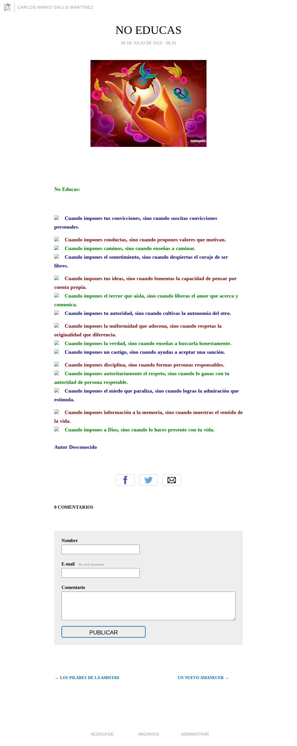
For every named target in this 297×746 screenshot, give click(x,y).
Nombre (69, 540)
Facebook (125, 480)
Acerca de (102, 734)
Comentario (73, 587)
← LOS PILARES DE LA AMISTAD (87, 678)
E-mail (83, 563)
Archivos (148, 734)
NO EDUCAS (148, 30)
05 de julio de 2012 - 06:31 (148, 43)
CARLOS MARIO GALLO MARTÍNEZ (55, 7)
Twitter (148, 480)
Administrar (195, 734)
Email (171, 480)
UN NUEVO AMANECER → (203, 678)
